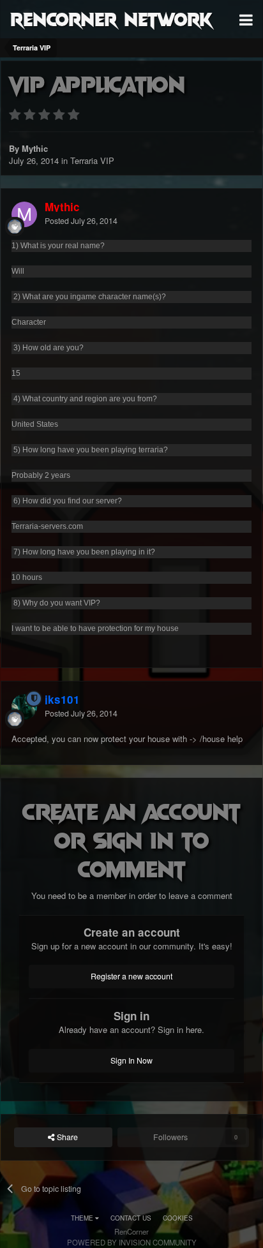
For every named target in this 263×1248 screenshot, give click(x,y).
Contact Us (130, 1218)
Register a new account (131, 976)
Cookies (178, 1218)
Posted (81, 221)
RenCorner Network (111, 18)
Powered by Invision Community (132, 1242)
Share (66, 1137)
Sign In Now (131, 1060)
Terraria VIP (92, 160)
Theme (83, 1218)
